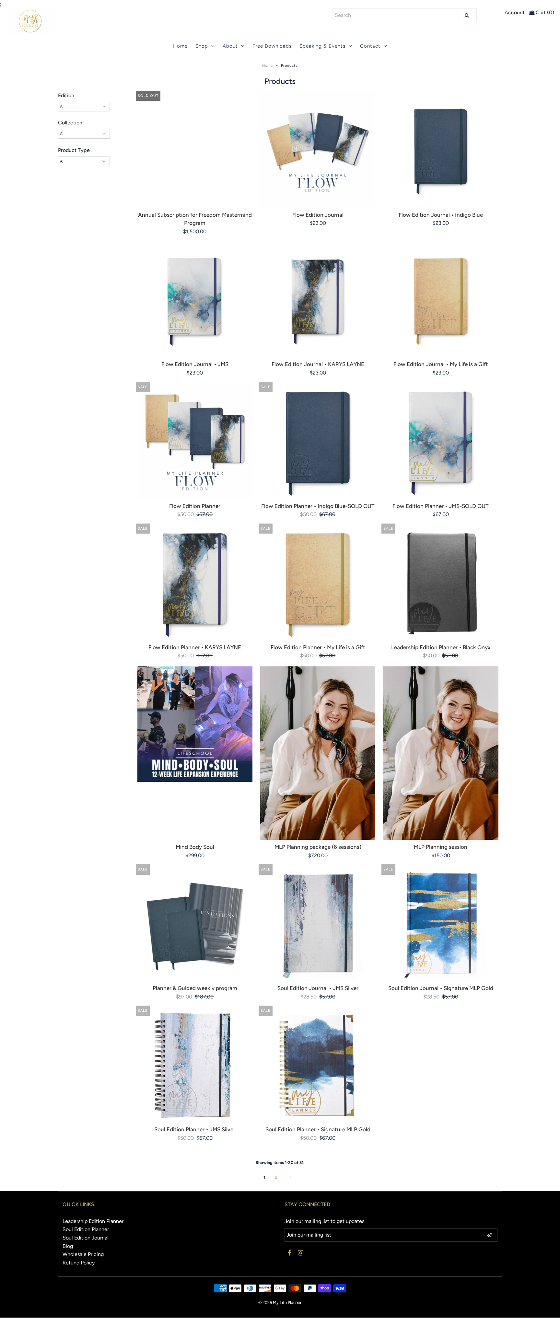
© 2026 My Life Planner (279, 1302)
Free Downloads (272, 46)
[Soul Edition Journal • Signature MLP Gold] (440, 923)
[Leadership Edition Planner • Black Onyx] (440, 582)
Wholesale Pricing (83, 1254)
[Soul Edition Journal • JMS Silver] (317, 923)
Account (515, 12)
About (230, 46)
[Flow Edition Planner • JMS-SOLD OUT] (440, 441)
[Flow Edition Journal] (317, 150)
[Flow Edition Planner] (194, 441)
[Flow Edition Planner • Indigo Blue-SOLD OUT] (317, 441)
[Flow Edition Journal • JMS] (194, 299)
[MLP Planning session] (440, 753)
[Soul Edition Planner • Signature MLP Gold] (317, 1064)
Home (180, 46)
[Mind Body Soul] (194, 723)
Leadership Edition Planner (93, 1221)
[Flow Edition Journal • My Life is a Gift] (440, 299)
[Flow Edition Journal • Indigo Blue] (440, 149)
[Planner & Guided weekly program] (194, 923)
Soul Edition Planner (86, 1229)
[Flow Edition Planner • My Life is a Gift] (317, 582)
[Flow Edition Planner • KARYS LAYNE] (194, 582)
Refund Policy (79, 1263)
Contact (370, 46)
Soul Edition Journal (86, 1238)
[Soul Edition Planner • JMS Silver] (194, 1064)
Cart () (544, 12)
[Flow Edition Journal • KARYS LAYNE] (317, 299)
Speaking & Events (322, 46)
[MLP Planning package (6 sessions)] (317, 753)
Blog (68, 1246)
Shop (201, 46)
